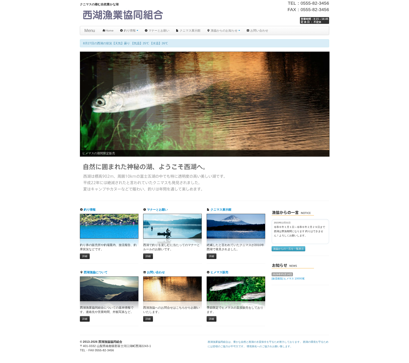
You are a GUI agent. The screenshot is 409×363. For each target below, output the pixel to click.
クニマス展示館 (189, 30)
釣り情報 (130, 30)
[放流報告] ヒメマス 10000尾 (288, 278)
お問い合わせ (258, 30)
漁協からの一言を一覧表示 (288, 248)
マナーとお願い (158, 30)
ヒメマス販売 (219, 272)
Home (109, 30)
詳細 (84, 256)
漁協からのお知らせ (224, 30)
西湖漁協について (95, 272)
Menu (89, 30)
